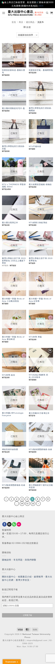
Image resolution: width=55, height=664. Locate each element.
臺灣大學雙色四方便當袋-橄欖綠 (40, 109)
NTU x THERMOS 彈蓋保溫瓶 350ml (14, 185)
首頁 (14, 22)
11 (27, 503)
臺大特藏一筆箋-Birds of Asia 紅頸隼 (40, 300)
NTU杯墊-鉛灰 (8, 375)
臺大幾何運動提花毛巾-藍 (13, 108)
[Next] (38, 503)
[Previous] (6, 499)
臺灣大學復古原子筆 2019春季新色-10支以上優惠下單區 (14, 260)
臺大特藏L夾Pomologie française (13, 414)
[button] (3, 13)
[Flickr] (19, 524)
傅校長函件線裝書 (10, 449)
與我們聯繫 (30, 560)
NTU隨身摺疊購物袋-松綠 (13, 485)
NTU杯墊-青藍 (35, 337)
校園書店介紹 (25, 577)
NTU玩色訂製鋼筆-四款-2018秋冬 (38, 376)
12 (33, 503)
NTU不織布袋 (35, 146)
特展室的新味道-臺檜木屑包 (13, 71)
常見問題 (18, 560)
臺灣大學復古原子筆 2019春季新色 (40, 259)
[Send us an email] (9, 524)
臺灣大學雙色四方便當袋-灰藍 (13, 147)
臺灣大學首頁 (23, 580)
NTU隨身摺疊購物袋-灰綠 (40, 449)
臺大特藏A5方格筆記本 (39, 413)
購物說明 (6, 560)
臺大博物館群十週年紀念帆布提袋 (41, 486)
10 (22, 503)
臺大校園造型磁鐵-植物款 (40, 184)
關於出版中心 (9, 577)
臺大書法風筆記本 (10, 223)
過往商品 (30, 22)
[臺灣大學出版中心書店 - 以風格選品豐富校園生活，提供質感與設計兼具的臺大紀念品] (25, 13)
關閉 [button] (41, 6)
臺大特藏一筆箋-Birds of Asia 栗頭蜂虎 (13, 338)
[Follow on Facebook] (4, 524)
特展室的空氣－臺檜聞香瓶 (41, 70)
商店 (21, 22)
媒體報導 (38, 577)
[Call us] (14, 524)
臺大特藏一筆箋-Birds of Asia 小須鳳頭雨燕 (13, 300)
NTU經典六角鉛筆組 (38, 223)
